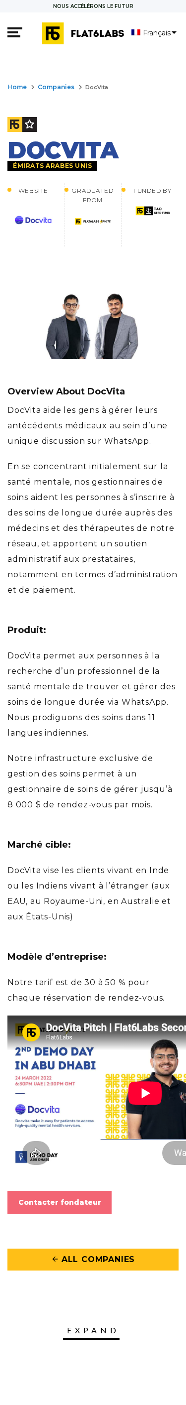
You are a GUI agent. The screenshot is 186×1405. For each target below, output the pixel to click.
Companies (56, 87)
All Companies (93, 1259)
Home (17, 87)
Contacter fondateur (59, 1202)
